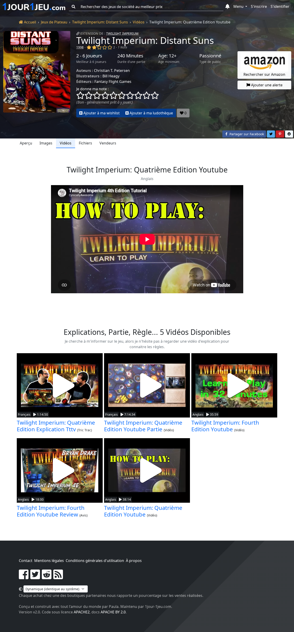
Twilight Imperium (122, 33)
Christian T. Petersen (112, 70)
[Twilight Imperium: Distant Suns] (37, 74)
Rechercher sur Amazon (264, 74)
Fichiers (85, 143)
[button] (227, 6)
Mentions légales (49, 560)
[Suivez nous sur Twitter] (35, 577)
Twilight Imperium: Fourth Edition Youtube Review (51, 511)
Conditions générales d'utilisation (95, 560)
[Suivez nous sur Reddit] (46, 577)
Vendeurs (107, 143)
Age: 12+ (167, 56)
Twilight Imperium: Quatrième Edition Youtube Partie (143, 426)
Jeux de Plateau (54, 22)
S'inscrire (259, 6)
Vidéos (138, 22)
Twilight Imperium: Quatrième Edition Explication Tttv (56, 426)
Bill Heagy (110, 76)
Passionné (210, 56)
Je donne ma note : (92, 88)
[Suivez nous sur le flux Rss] (58, 577)
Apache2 (82, 612)
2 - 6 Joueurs (89, 56)
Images (46, 143)
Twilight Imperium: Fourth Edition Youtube (225, 426)
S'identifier (280, 6)
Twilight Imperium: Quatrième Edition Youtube (143, 511)
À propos (134, 560)
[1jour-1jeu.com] (34, 6)
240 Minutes (130, 56)
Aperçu (26, 143)
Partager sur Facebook (246, 134)
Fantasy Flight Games (112, 81)
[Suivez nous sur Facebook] (23, 577)
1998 (80, 47)
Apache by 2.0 (113, 612)
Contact (25, 560)
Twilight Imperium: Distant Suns (100, 22)
